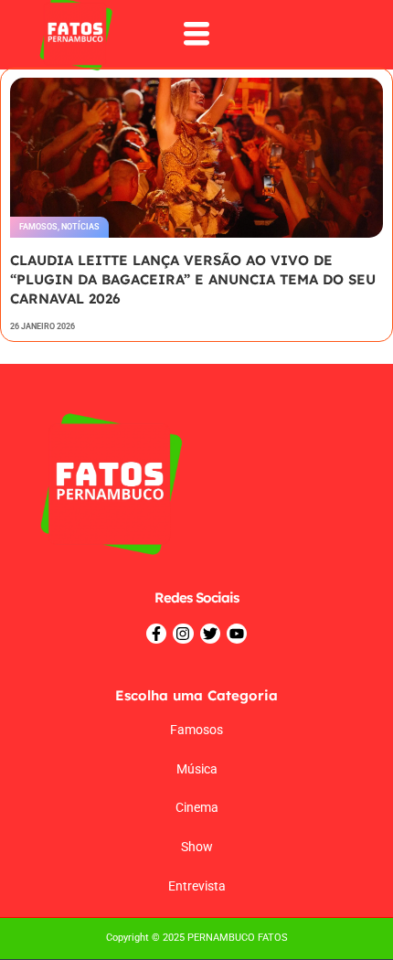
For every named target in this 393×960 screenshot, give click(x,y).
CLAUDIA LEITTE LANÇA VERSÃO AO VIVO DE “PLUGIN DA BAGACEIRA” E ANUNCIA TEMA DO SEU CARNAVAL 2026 (193, 279)
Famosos (38, 226)
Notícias (80, 226)
